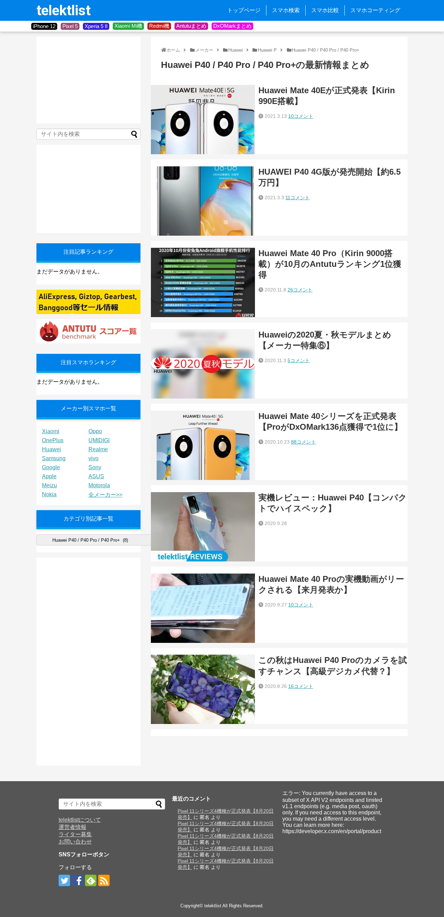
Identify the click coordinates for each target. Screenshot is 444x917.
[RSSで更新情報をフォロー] (104, 880)
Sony (94, 467)
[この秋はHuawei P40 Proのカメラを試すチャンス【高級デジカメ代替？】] (203, 689)
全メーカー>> (105, 495)
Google (51, 467)
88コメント (303, 442)
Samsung (54, 458)
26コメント (300, 289)
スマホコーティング (375, 10)
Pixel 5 (70, 26)
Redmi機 (159, 26)
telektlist (63, 10)
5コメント (299, 360)
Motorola (99, 485)
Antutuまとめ (191, 26)
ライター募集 (75, 834)
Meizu (49, 485)
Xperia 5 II (96, 26)
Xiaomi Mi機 (128, 26)
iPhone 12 (44, 26)
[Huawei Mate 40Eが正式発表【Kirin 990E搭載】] (203, 119)
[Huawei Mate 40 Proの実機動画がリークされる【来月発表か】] (203, 608)
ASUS (96, 476)
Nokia (49, 494)
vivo (93, 458)
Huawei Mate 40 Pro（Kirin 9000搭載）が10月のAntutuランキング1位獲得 (329, 263)
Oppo (95, 431)
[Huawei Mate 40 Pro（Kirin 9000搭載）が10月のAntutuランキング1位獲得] (203, 282)
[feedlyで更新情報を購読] (90, 880)
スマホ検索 (286, 10)
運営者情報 (72, 827)
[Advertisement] (88, 80)
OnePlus (52, 440)
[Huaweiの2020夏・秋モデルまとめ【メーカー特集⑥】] (203, 364)
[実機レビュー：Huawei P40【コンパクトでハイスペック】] (203, 526)
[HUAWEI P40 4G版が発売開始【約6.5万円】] (203, 201)
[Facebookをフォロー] (77, 880)
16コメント (300, 686)
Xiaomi (50, 431)
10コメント (300, 116)
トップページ (244, 10)
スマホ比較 (325, 10)
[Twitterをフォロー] (64, 880)
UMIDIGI (99, 440)
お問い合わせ (75, 842)
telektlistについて (80, 820)
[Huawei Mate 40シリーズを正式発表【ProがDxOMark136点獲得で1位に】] (203, 445)
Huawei (51, 449)
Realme (98, 449)
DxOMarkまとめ (232, 26)
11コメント (297, 197)
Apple (49, 476)
